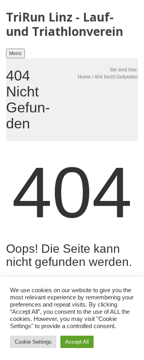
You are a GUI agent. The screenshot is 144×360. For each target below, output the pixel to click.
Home (84, 77)
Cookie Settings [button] (33, 342)
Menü (15, 53)
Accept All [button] (77, 342)
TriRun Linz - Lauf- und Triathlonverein (64, 24)
